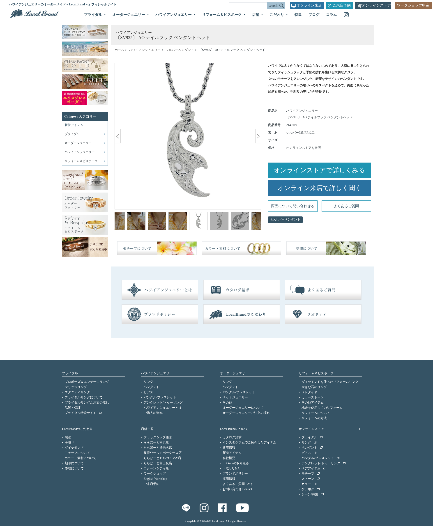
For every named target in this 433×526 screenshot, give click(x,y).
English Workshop (155, 478)
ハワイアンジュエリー (145, 50)
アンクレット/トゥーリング (163, 402)
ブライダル (70, 373)
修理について (74, 468)
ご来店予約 (342, 5)
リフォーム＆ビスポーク (316, 373)
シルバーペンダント (180, 50)
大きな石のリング (314, 387)
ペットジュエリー (235, 397)
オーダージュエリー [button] (129, 14)
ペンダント (151, 387)
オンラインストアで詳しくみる (319, 170)
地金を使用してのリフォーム (322, 407)
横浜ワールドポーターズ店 (163, 453)
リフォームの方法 (314, 418)
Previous (121, 221)
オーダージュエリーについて (243, 407)
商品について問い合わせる (292, 206)
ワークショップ (155, 473)
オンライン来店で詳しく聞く (319, 187)
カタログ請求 (232, 437)
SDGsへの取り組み (236, 463)
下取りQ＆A (231, 468)
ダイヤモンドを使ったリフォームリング (330, 382)
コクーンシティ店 (156, 468)
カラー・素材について (80, 458)
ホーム (119, 50)
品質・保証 (73, 407)
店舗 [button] (256, 14)
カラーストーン (313, 397)
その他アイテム (313, 402)
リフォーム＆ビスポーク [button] (222, 14)
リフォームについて (316, 413)
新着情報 (229, 447)
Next (254, 221)
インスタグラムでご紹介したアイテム (249, 442)
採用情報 (229, 478)
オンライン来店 (309, 5)
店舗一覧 (147, 429)
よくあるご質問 (346, 206)
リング (148, 382)
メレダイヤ (309, 392)
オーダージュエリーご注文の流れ (246, 413)
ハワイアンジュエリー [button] (174, 14)
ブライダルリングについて (84, 397)
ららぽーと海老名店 (158, 447)
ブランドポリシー (235, 473)
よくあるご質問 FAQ (237, 484)
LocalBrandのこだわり (77, 429)
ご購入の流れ (153, 413)
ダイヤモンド (74, 447)
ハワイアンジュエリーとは (163, 407)
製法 (68, 437)
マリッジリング (76, 387)
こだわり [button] (277, 14)
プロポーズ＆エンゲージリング (87, 382)
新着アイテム (73, 125)
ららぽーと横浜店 (156, 442)
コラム (331, 14)
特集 (298, 14)
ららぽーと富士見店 (158, 463)
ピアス (148, 392)
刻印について (74, 463)
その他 (227, 402)
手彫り (69, 442)
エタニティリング (77, 392)
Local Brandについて (234, 429)
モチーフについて (77, 453)
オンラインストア (376, 5)
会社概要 (229, 458)
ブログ (314, 14)
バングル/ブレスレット (160, 397)
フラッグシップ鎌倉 (158, 437)
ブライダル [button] (93, 14)
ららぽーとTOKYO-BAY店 (162, 458)
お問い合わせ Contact (237, 489)
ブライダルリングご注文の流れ (87, 402)
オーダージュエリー (234, 373)
